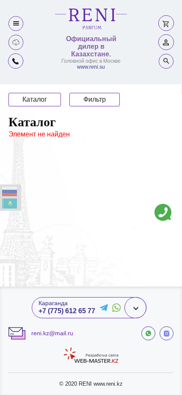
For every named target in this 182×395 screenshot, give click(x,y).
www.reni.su (91, 67)
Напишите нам (162, 206)
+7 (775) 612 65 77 (67, 310)
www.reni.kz (108, 384)
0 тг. (166, 23)
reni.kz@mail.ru (52, 333)
